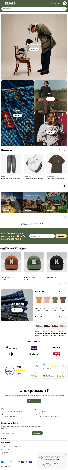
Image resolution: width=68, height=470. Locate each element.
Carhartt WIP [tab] (50, 150)
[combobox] (34, 9)
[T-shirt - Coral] (47, 300)
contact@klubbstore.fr (10, 450)
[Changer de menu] (2, 3)
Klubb (8, 466)
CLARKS (37, 331)
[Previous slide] (60, 186)
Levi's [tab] (58, 150)
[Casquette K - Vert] (34, 262)
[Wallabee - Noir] (47, 325)
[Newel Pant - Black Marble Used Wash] (11, 164)
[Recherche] (64, 9)
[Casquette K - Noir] (57, 262)
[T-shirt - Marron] (63, 300)
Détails (57, 459)
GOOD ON (37, 306)
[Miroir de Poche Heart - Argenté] (34, 164)
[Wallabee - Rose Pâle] (63, 325)
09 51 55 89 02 (42, 411)
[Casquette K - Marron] (11, 262)
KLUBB (3, 275)
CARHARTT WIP (5, 176)
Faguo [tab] (65, 150)
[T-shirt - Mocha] (39, 300)
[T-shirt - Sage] (55, 300)
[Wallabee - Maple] (39, 325)
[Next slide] (65, 186)
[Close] (65, 455)
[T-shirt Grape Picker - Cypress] (57, 164)
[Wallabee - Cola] (55, 325)
